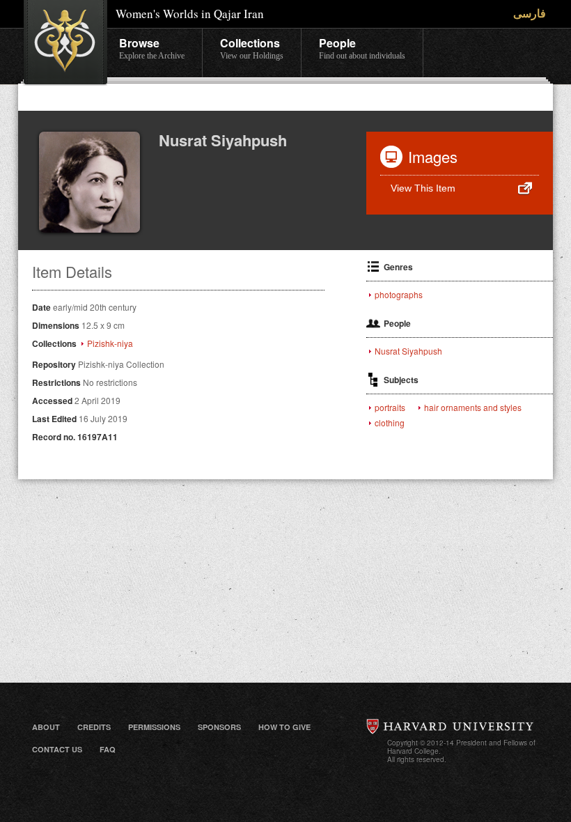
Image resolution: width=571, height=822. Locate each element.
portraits (390, 407)
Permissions (154, 727)
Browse (152, 48)
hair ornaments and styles (473, 407)
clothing (390, 423)
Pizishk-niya (110, 343)
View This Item (423, 188)
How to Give (284, 727)
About (46, 727)
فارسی (529, 13)
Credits (94, 727)
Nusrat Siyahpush (408, 351)
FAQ (108, 749)
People (362, 48)
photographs (399, 295)
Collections (251, 48)
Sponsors (219, 727)
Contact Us (57, 749)
